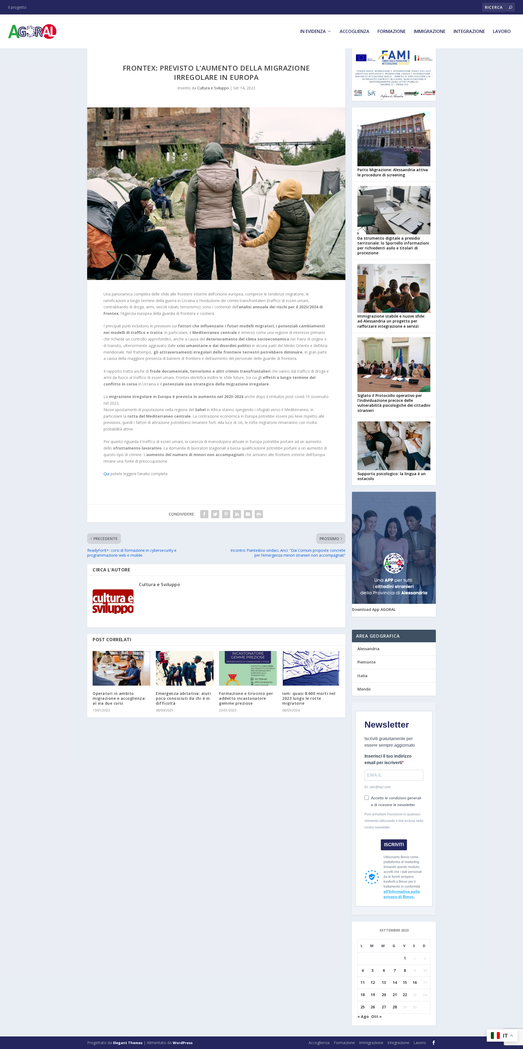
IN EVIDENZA (313, 31)
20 (384, 994)
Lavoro (502, 31)
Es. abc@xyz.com (377, 787)
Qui (107, 473)
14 (395, 982)
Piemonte (366, 662)
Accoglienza (354, 31)
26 (372, 1006)
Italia (362, 675)
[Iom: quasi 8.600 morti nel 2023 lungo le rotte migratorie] (311, 668)
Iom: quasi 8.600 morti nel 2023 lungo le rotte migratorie (308, 698)
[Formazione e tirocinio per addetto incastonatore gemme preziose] (248, 668)
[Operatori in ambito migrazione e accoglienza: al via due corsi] (121, 668)
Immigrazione (429, 31)
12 (372, 982)
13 (384, 982)
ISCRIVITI (394, 844)
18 (362, 994)
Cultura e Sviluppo (213, 88)
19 (372, 994)
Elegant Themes (127, 1042)
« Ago (363, 1016)
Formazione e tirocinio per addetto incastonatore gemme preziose (246, 698)
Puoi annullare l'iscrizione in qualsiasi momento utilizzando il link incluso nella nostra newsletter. (393, 820)
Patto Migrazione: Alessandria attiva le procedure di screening (392, 172)
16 (414, 982)
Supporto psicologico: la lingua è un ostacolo (391, 476)
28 (395, 1006)
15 (405, 982)
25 (362, 1006)
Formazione (392, 31)
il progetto (17, 7)
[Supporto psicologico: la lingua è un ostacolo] (393, 446)
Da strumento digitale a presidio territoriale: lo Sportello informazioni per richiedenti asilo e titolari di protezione (393, 246)
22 (405, 994)
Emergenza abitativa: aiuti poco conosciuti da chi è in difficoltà (183, 698)
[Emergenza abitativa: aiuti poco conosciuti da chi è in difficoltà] (185, 668)
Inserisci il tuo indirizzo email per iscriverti (388, 759)
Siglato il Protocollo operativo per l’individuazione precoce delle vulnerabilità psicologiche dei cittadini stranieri (393, 403)
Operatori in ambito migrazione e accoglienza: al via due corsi (119, 698)
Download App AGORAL (374, 609)
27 (384, 1006)
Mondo (364, 689)
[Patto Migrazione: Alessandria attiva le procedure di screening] (393, 139)
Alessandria (368, 648)
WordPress (183, 1042)
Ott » (376, 1016)
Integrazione (469, 31)
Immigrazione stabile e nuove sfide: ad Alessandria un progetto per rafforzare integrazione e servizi (391, 321)
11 (362, 982)
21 (395, 994)
